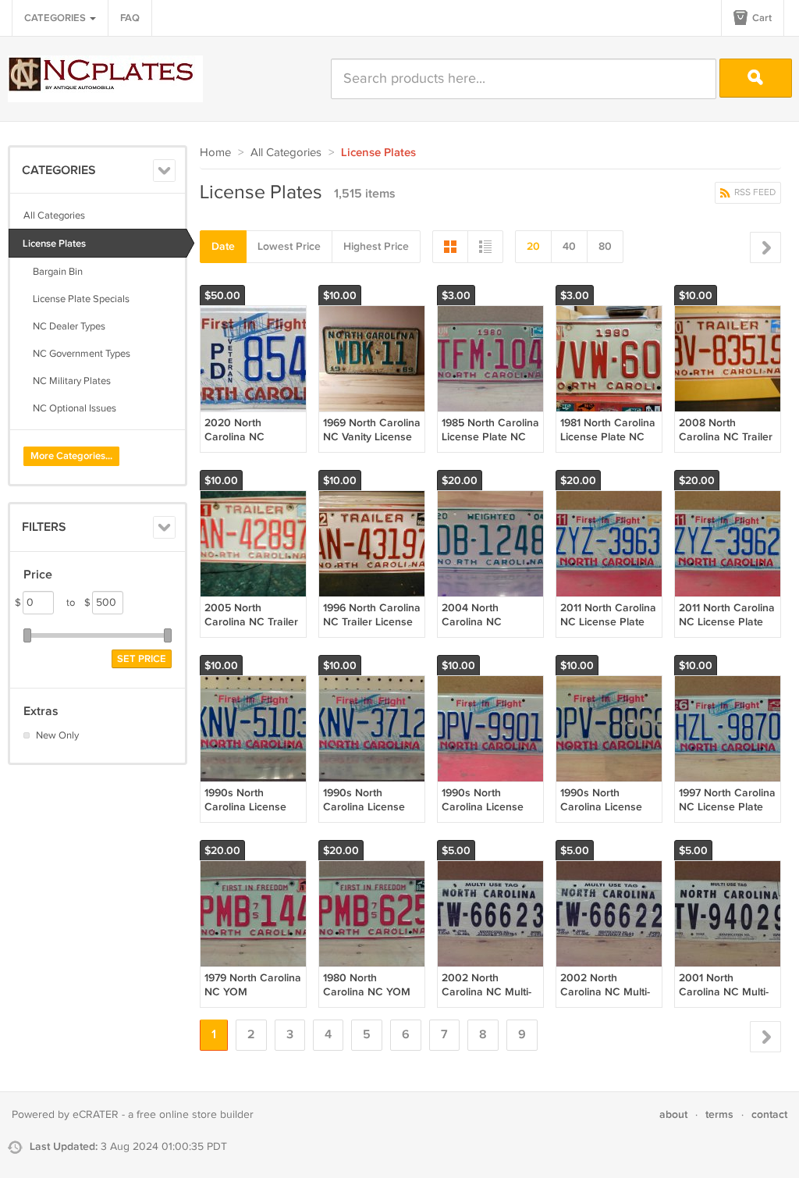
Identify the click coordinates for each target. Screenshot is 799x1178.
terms (719, 1114)
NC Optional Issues (69, 408)
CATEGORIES (56, 18)
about (673, 1114)
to (78, 602)
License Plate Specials (76, 299)
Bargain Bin (53, 271)
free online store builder (195, 1115)
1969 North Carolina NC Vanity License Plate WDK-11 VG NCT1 (372, 444)
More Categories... (71, 456)
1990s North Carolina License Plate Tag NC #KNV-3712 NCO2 (366, 814)
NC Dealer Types (64, 326)
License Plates (54, 243)
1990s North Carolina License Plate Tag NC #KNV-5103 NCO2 (248, 814)
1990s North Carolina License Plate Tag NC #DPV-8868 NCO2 (605, 814)
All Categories (54, 215)
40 (569, 246)
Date (223, 246)
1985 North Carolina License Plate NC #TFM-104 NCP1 (490, 436)
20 (533, 246)
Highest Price (376, 246)
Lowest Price (289, 246)
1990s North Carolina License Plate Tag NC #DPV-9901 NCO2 (486, 814)
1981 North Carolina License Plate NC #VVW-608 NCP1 (607, 436)
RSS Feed (754, 192)
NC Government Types (76, 353)
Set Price (141, 659)
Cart (761, 18)
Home (215, 152)
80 (605, 246)
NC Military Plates (67, 381)
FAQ (130, 18)
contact (769, 1114)
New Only (57, 735)
